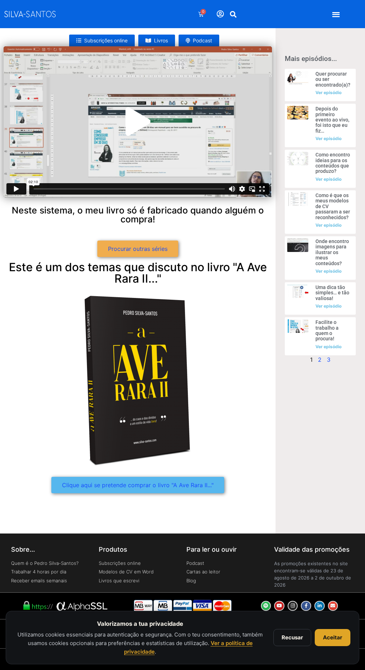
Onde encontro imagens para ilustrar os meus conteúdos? (332, 252)
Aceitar (332, 637)
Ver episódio (328, 92)
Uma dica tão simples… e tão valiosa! (332, 292)
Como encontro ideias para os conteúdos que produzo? (332, 163)
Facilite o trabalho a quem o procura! (327, 330)
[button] (336, 14)
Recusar (292, 637)
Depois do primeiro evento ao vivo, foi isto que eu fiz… (332, 120)
